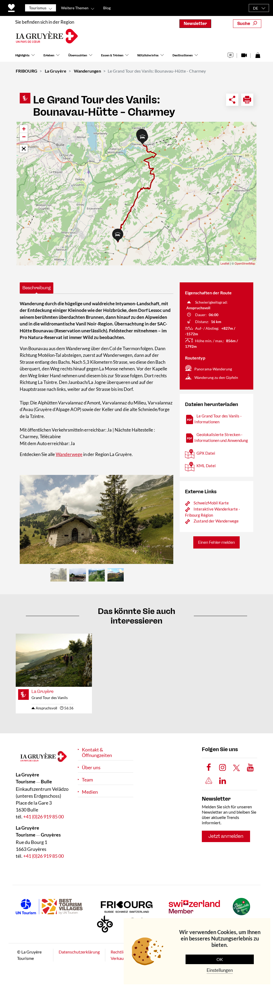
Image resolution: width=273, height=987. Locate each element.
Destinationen (182, 55)
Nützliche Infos (148, 55)
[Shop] (257, 54)
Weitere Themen (75, 8)
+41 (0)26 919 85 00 (43, 816)
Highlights (22, 55)
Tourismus (37, 8)
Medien (90, 792)
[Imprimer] (247, 100)
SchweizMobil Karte (211, 502)
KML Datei (206, 465)
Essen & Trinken (112, 55)
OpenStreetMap (245, 263)
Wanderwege (69, 454)
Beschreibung (36, 287)
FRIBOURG (26, 70)
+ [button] (24, 129)
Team (87, 780)
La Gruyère (55, 70)
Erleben (48, 55)
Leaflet (224, 263)
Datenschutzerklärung (79, 951)
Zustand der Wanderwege (216, 520)
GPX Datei (205, 453)
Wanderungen (87, 70)
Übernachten (77, 55)
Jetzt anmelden (225, 836)
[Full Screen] (24, 149)
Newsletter (195, 23)
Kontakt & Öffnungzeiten (97, 752)
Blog (107, 8)
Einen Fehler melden (216, 542)
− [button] (24, 136)
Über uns (91, 767)
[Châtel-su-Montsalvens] (96, 519)
